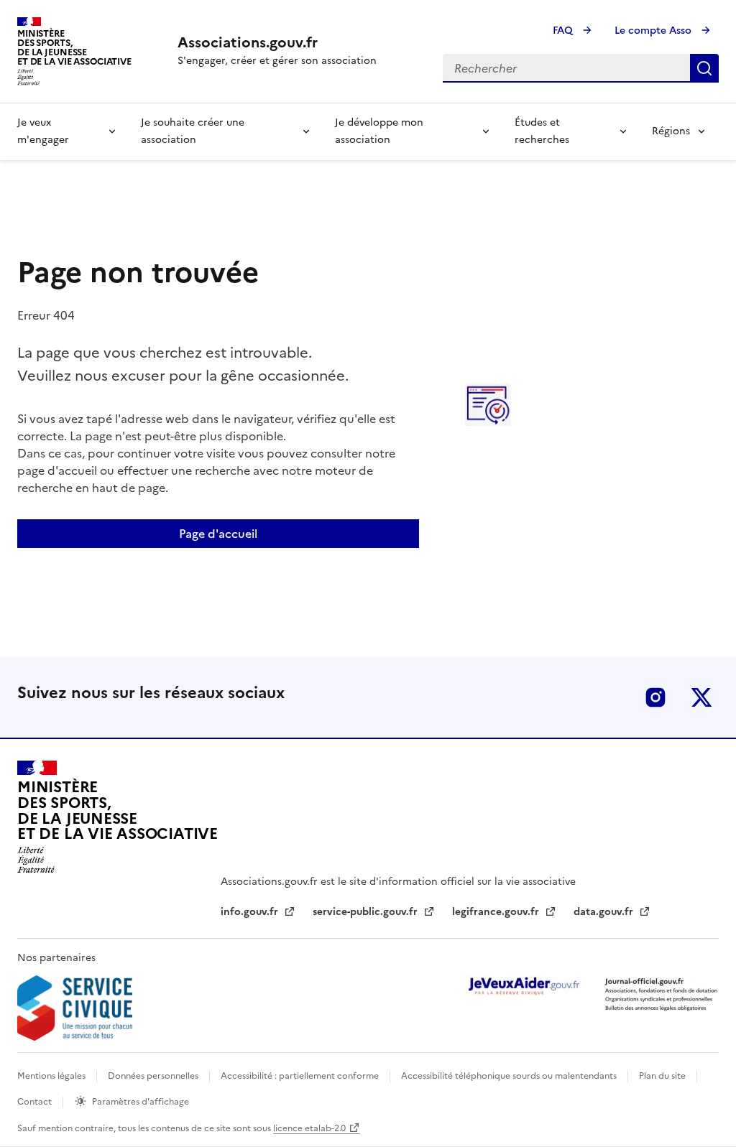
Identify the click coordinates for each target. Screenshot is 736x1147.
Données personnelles (154, 1075)
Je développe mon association (379, 131)
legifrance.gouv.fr (497, 911)
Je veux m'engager (43, 131)
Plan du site (663, 1075)
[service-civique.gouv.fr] (74, 1008)
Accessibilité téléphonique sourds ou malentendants (510, 1075)
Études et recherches (542, 131)
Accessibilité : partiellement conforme (301, 1075)
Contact (35, 1101)
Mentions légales (52, 1075)
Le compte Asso (654, 30)
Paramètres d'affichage (140, 1101)
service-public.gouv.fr (366, 911)
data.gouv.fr (605, 911)
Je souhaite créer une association (192, 131)
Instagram (655, 697)
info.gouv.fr (251, 911)
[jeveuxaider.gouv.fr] (523, 985)
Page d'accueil (218, 533)
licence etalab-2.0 (309, 1128)
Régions (671, 131)
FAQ (564, 30)
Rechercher (704, 68)
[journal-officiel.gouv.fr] (661, 993)
